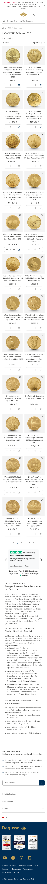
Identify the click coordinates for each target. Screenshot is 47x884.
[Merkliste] (38, 15)
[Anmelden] (34, 15)
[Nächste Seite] (33, 542)
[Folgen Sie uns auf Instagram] (21, 857)
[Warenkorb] (42, 15)
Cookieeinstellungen (9, 865)
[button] (20, 49)
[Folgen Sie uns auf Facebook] (13, 857)
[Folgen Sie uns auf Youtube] (4, 857)
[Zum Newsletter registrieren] (42, 782)
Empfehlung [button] (37, 43)
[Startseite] (3, 28)
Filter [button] (7, 43)
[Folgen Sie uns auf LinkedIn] (29, 857)
